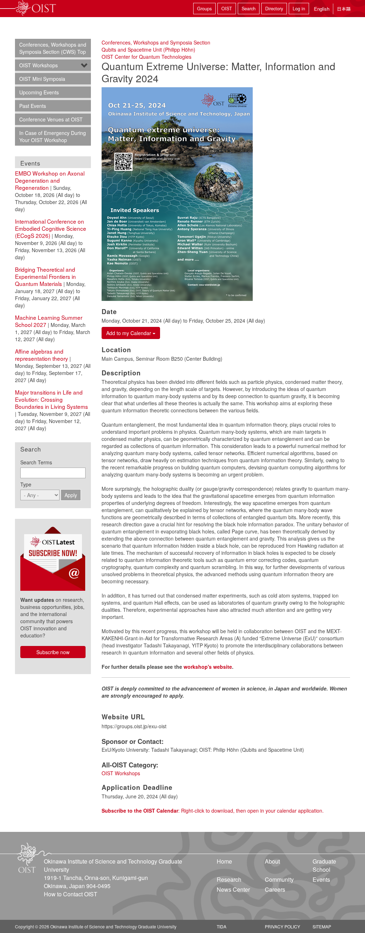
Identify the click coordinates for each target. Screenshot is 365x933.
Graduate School (324, 865)
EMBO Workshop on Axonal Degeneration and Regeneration (49, 180)
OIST (226, 8)
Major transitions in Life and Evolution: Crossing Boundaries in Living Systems (51, 399)
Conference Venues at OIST (51, 119)
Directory (274, 8)
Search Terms (36, 462)
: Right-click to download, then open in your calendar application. (213, 810)
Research (229, 879)
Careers (275, 889)
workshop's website (208, 666)
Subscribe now (53, 652)
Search (249, 8)
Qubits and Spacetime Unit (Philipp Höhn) (148, 49)
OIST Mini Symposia (42, 78)
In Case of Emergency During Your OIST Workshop (52, 136)
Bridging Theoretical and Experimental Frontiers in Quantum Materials (45, 276)
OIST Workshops (121, 773)
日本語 (344, 8)
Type (25, 484)
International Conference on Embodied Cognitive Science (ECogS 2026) (50, 228)
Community (279, 879)
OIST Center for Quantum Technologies (146, 56)
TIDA (221, 926)
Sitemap (322, 926)
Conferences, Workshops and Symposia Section (156, 42)
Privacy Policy (282, 926)
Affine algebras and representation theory (41, 354)
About (272, 861)
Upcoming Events (39, 92)
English (321, 8)
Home (224, 861)
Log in (299, 8)
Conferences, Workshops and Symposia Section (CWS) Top (52, 48)
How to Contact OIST (70, 894)
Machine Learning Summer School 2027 (48, 320)
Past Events (32, 105)
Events (321, 879)
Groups (204, 8)
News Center (233, 889)
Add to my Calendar (129, 333)
